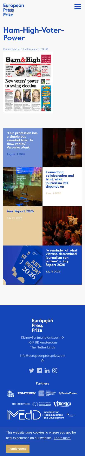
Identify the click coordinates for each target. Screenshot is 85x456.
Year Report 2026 (20, 211)
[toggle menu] (77, 6)
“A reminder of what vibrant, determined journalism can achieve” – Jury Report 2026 (61, 258)
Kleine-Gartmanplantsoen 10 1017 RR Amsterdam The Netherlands (42, 342)
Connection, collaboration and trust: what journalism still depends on (60, 179)
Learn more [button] (62, 438)
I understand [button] (18, 448)
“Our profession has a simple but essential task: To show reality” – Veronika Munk (22, 140)
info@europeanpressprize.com (42, 356)
